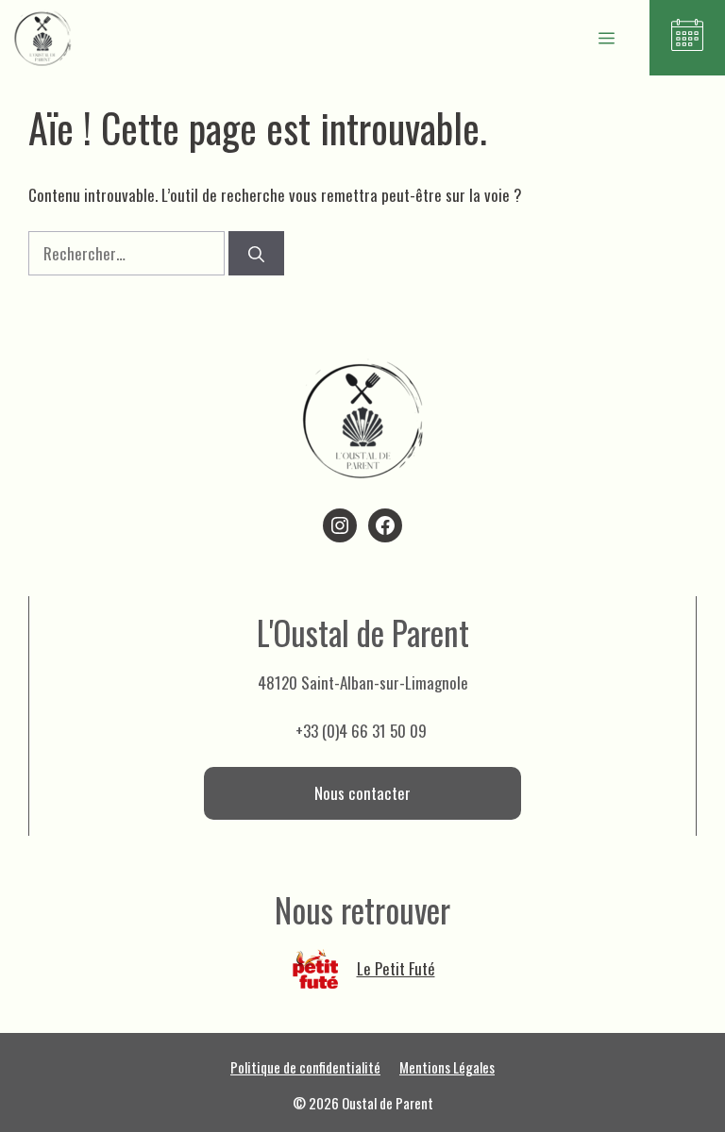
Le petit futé (396, 968)
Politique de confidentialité (305, 1067)
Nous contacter (362, 793)
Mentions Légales (447, 1067)
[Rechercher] (256, 253)
